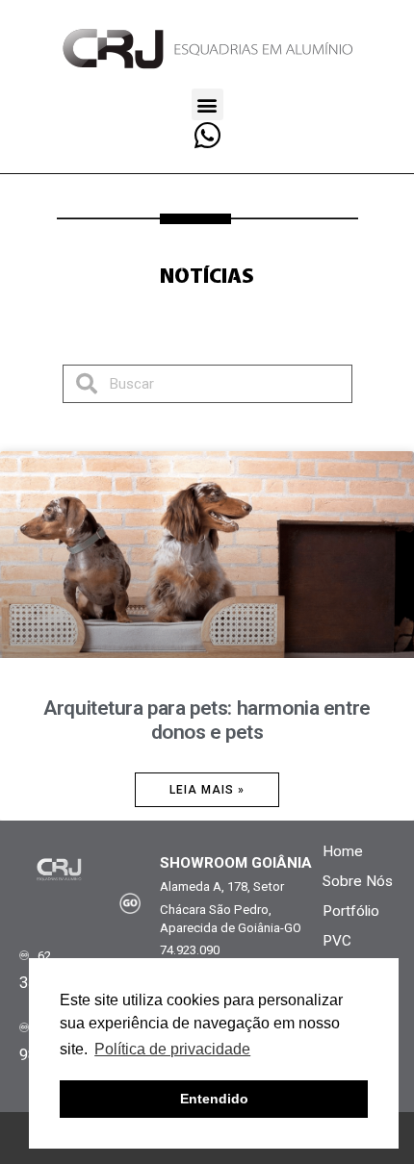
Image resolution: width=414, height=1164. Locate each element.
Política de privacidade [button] (172, 1049)
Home (343, 851)
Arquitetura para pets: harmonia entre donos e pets (206, 720)
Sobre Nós (358, 881)
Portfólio (351, 911)
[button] (207, 104)
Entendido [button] (214, 1098)
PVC (337, 940)
